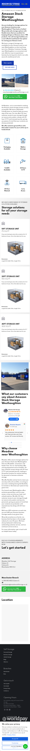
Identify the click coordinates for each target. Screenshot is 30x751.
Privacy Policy (11, 734)
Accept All (15, 739)
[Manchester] (15, 376)
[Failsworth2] (21, 80)
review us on (13, 419)
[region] (15, 736)
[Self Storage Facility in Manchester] (8, 80)
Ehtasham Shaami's (15, 424)
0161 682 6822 (9, 90)
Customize (15, 743)
